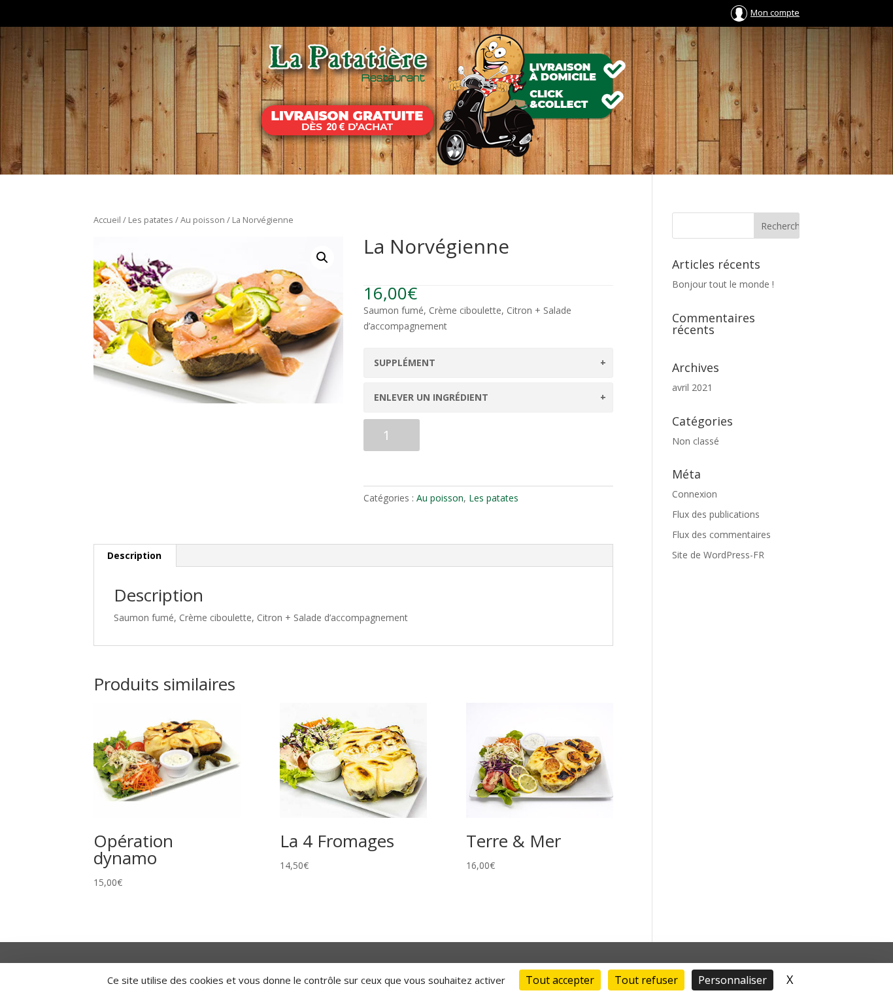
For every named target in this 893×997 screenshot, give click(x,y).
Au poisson (202, 220)
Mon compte (775, 12)
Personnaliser (732, 980)
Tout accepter (560, 980)
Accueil (107, 220)
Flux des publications (716, 514)
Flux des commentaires (721, 534)
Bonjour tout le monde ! (723, 284)
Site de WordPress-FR (718, 555)
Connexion (694, 494)
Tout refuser (646, 980)
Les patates (150, 220)
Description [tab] (134, 555)
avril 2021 (692, 387)
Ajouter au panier (518, 439)
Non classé (695, 441)
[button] (322, 257)
